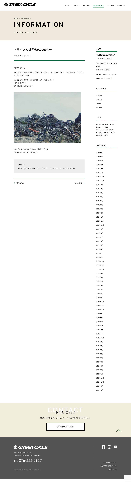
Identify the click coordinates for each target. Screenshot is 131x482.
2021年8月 (99, 346)
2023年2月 (99, 297)
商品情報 (99, 107)
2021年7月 (99, 350)
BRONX (105, 127)
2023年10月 (100, 269)
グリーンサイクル (42, 168)
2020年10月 (100, 382)
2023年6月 (99, 285)
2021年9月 (99, 342)
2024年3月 (99, 249)
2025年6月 (99, 197)
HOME (16, 18)
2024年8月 (99, 233)
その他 (98, 103)
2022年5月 (99, 325)
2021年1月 (99, 374)
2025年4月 (99, 205)
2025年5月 (99, 201)
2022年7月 (99, 321)
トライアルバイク (55, 168)
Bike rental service (108, 124)
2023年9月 (99, 273)
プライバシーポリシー (110, 462)
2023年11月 (100, 265)
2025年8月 (99, 189)
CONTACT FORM (65, 426)
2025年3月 (99, 209)
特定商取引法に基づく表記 (108, 466)
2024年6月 (99, 241)
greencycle (27, 168)
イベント (99, 95)
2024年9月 (99, 229)
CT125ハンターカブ (102, 132)
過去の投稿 (20, 183)
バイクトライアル (69, 168)
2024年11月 (100, 221)
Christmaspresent (102, 130)
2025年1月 (99, 217)
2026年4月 (99, 164)
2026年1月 (99, 173)
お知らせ (99, 99)
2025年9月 (99, 185)
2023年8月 (99, 277)
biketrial (19, 168)
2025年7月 (99, 193)
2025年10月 (100, 181)
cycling (113, 132)
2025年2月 (99, 213)
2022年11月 (100, 305)
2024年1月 (99, 257)
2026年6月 (99, 156)
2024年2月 (99, 253)
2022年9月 (99, 313)
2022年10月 (100, 309)
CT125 (111, 130)
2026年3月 (99, 169)
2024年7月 (99, 237)
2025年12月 (100, 176)
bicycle (98, 124)
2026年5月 (99, 160)
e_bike (106, 135)
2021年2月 (99, 370)
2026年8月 (99, 152)
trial (33, 168)
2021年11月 (100, 334)
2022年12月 (100, 301)
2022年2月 (99, 330)
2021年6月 (99, 354)
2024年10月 (100, 225)
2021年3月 (99, 366)
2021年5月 (99, 358)
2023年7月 (99, 281)
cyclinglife (99, 135)
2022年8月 (99, 317)
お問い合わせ (113, 469)
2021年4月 (99, 362)
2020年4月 (99, 386)
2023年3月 (99, 293)
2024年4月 (99, 245)
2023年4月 (99, 289)
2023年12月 (100, 261)
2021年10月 (100, 338)
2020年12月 (100, 378)
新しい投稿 (78, 183)
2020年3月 (99, 390)
